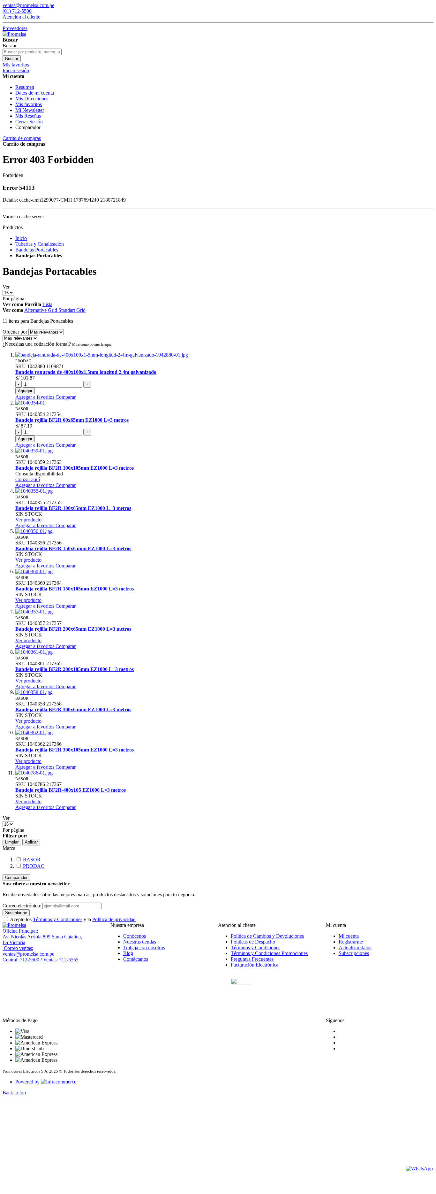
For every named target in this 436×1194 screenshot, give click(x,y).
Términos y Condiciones (57, 919)
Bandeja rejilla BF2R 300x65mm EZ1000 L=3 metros (73, 709)
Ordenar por (15, 332)
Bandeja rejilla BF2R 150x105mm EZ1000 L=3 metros (74, 588)
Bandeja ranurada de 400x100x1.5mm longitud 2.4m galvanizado (85, 372)
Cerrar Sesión (29, 121)
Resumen (24, 87)
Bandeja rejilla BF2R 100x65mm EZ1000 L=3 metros (73, 508)
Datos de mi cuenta (34, 93)
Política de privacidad (114, 919)
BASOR (31, 859)
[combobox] (32, 52)
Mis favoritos (28, 104)
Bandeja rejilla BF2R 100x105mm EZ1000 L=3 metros (74, 468)
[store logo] (14, 34)
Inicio (21, 238)
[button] (35, 397)
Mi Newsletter (29, 110)
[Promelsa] (14, 925)
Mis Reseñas (28, 116)
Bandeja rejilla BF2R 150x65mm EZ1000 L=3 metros (73, 548)
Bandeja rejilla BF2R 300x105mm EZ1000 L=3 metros (74, 749)
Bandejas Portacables (36, 249)
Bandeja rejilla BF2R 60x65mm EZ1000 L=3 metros (72, 420)
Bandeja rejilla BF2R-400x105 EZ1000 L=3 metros (70, 790)
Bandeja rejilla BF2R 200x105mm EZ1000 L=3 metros (74, 669)
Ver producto (28, 519)
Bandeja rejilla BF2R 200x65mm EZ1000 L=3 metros (73, 629)
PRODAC (33, 866)
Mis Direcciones (31, 98)
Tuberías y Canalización (39, 244)
